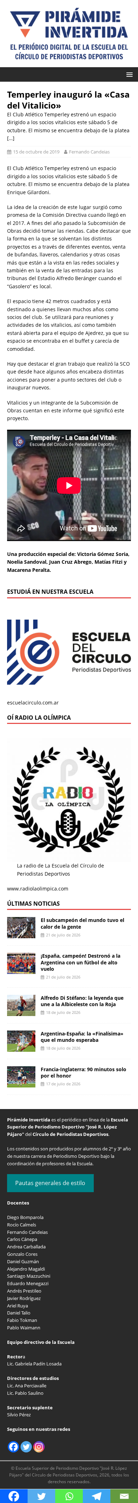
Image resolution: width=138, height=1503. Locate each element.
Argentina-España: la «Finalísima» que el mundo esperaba (82, 1036)
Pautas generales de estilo (50, 1183)
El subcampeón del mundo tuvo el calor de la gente (82, 923)
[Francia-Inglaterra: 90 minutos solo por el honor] (21, 1083)
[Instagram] (39, 1446)
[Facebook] (13, 1446)
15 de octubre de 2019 (36, 152)
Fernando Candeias (89, 152)
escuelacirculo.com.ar (33, 702)
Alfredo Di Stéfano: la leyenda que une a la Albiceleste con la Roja (82, 1001)
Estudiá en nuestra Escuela (50, 592)
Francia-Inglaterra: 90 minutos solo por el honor (83, 1072)
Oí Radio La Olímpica (39, 717)
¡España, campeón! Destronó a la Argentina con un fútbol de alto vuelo (80, 962)
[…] (11, 138)
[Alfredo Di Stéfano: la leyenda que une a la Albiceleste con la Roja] (21, 1011)
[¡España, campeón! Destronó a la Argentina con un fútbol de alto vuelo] (21, 970)
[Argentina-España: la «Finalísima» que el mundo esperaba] (21, 1047)
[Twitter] (26, 1446)
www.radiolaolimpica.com (37, 888)
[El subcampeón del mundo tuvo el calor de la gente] (21, 934)
